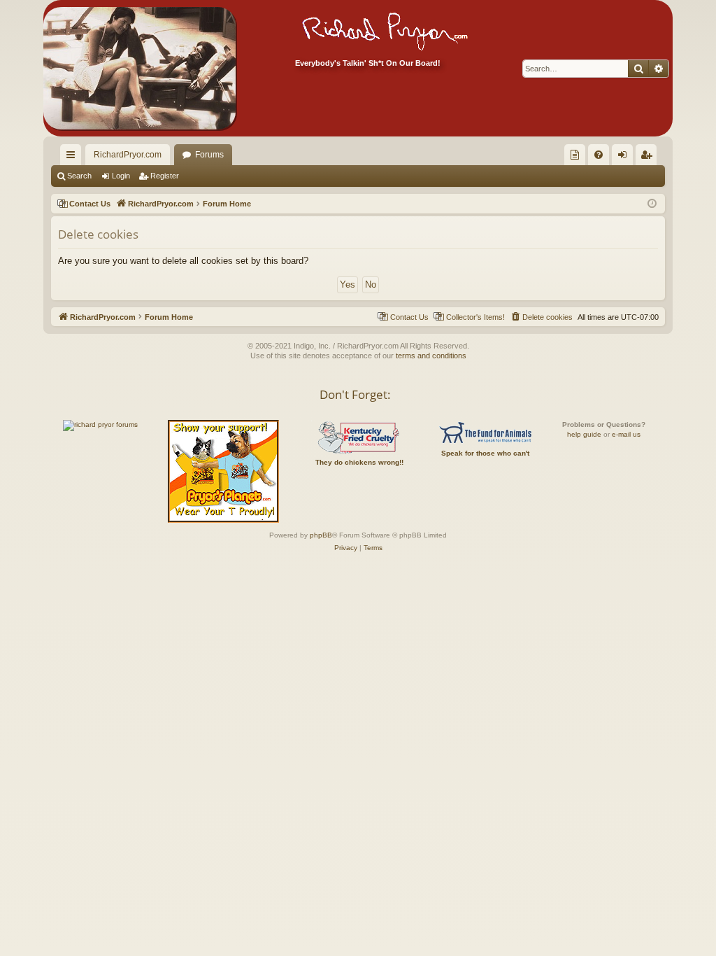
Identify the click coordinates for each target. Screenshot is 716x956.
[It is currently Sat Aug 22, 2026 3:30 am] (652, 204)
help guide (584, 434)
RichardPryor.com (128, 155)
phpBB (321, 535)
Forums (209, 155)
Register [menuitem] (649, 157)
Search (79, 175)
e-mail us (626, 434)
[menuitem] (574, 154)
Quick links (73, 157)
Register (164, 175)
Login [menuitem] (625, 157)
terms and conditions (431, 355)
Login (121, 175)
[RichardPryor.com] (139, 68)
